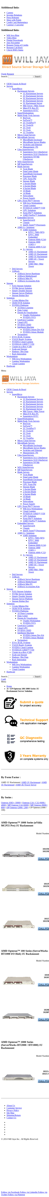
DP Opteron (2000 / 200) (17, 807)
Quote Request (7, 74)
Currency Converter (15, 25)
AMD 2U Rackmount (30, 782)
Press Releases (13, 17)
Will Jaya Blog (13, 35)
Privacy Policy (13, 1110)
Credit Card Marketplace (17, 22)
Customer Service (14, 1108)
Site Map (10, 1113)
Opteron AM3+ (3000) (11, 803)
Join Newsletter (13, 43)
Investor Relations (14, 15)
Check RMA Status (15, 50)
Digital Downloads (15, 40)
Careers (10, 12)
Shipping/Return (14, 1115)
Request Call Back (15, 47)
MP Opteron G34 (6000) (18, 805)
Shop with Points (14, 20)
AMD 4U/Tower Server (26, 785)
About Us (11, 1105)
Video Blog (11, 38)
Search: (4, 76)
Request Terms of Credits (17, 45)
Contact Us (11, 1118)
